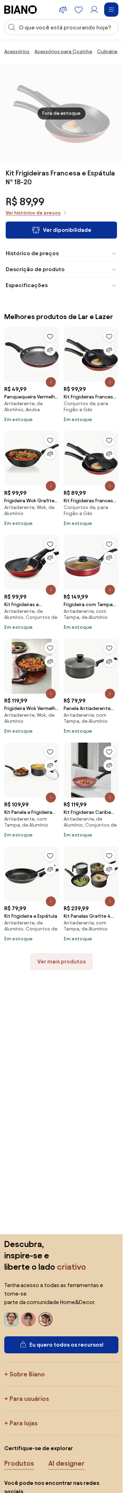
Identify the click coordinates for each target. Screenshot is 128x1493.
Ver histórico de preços (33, 213)
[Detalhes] (51, 382)
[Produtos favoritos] (78, 9)
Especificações (27, 285)
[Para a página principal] (20, 9)
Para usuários (29, 1398)
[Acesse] (94, 9)
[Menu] (111, 9)
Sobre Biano (27, 1374)
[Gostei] (50, 336)
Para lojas (24, 1423)
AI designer (66, 1463)
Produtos (19, 1463)
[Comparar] (50, 350)
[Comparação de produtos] (63, 9)
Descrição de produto (35, 269)
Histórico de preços (32, 253)
